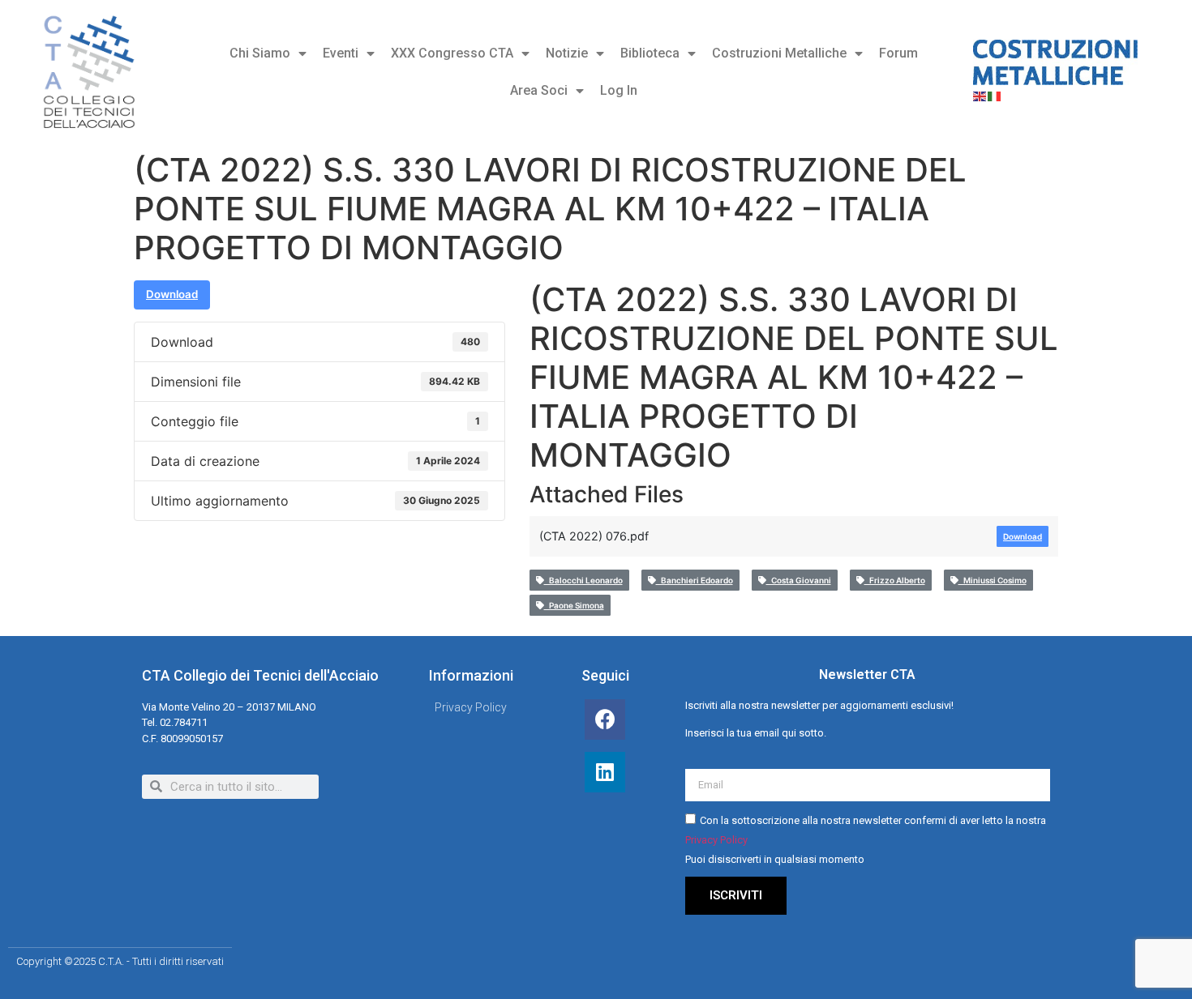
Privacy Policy (716, 840)
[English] (980, 95)
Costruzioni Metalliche (779, 53)
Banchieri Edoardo (694, 580)
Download (172, 294)
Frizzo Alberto (894, 580)
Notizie (567, 53)
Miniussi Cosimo (992, 580)
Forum (898, 53)
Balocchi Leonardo (583, 580)
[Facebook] (605, 719)
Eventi (340, 53)
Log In (618, 90)
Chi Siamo (259, 53)
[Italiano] (995, 95)
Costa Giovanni (798, 580)
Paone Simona (574, 605)
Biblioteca (650, 53)
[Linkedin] (605, 772)
